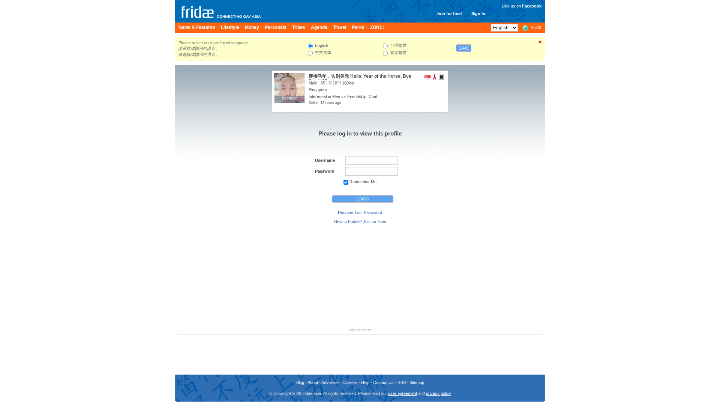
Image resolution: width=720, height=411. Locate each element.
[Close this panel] (540, 43)
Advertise (330, 382)
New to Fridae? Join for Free (360, 221)
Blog (300, 382)
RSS (402, 382)
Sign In (478, 13)
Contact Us (383, 382)
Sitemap (417, 382)
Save (464, 48)
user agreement (402, 393)
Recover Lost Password (360, 212)
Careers (349, 382)
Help (365, 382)
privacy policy (438, 393)
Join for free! (449, 13)
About (313, 382)
